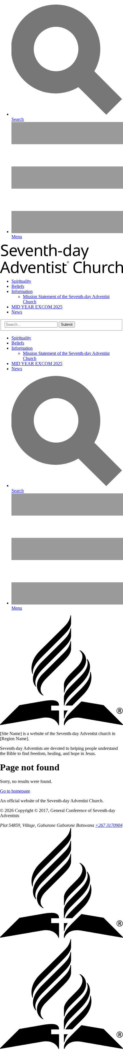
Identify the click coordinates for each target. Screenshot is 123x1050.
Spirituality (21, 281)
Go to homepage (15, 791)
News (16, 312)
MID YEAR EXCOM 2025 (36, 306)
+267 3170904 (108, 825)
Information (22, 291)
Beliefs (17, 286)
